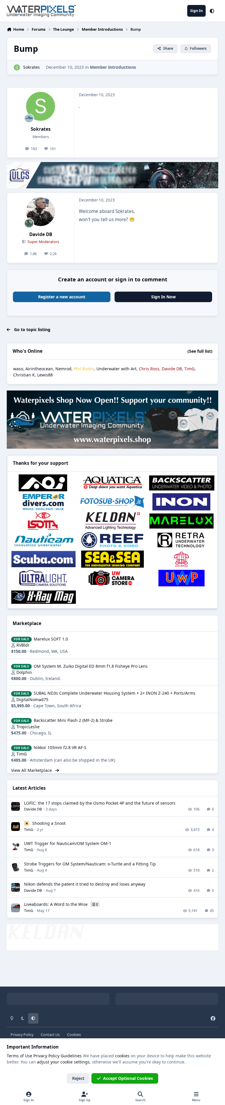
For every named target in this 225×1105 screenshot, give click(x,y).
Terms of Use (19, 1055)
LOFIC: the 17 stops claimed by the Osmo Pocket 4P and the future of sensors (99, 803)
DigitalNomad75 (32, 699)
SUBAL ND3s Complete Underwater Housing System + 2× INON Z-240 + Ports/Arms (114, 693)
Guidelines (71, 1055)
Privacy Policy (22, 1034)
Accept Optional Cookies (128, 1078)
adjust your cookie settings (63, 1062)
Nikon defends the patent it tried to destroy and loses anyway (84, 884)
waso (18, 368)
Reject (78, 1078)
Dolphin (24, 672)
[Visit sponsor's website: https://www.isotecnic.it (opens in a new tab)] (43, 521)
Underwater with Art (116, 368)
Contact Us (50, 1034)
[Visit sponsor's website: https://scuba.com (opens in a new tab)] (43, 559)
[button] (212, 11)
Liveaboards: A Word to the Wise (56, 904)
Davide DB (40, 234)
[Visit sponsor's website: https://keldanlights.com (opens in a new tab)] (112, 521)
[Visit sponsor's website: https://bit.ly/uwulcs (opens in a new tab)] (43, 578)
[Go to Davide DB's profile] (40, 211)
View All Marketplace (32, 770)
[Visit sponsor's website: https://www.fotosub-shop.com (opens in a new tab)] (112, 502)
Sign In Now (163, 297)
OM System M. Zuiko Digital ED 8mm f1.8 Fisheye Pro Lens (91, 666)
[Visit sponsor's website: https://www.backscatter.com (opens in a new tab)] (181, 483)
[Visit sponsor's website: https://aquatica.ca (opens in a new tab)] (112, 483)
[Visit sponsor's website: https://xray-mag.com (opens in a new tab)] (43, 597)
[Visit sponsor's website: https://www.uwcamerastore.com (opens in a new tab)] (112, 578)
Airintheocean (39, 368)
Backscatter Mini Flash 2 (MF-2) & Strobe (73, 720)
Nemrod (63, 368)
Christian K (24, 375)
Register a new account (61, 297)
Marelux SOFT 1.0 (51, 639)
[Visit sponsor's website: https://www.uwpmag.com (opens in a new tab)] (181, 578)
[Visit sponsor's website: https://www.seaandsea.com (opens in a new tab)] (112, 559)
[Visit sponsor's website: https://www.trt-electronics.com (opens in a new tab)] (181, 559)
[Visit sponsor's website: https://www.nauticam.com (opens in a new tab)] (43, 540)
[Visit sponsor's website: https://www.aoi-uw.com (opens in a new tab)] (43, 483)
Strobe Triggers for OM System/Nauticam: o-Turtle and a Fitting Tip (90, 864)
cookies (122, 1055)
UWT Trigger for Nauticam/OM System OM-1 (67, 843)
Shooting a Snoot (49, 823)
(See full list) (200, 351)
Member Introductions (113, 67)
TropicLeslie (28, 726)
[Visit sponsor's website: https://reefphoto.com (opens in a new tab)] (112, 540)
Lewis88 (45, 375)
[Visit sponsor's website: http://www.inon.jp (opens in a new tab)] (181, 502)
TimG (21, 754)
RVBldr (23, 645)
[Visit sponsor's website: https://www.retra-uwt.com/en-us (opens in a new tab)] (181, 540)
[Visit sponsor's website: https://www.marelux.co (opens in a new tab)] (181, 521)
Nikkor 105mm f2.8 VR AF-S (60, 747)
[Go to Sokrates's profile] (17, 67)
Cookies (74, 1034)
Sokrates (31, 67)
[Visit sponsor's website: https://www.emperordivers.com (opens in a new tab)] (43, 502)
